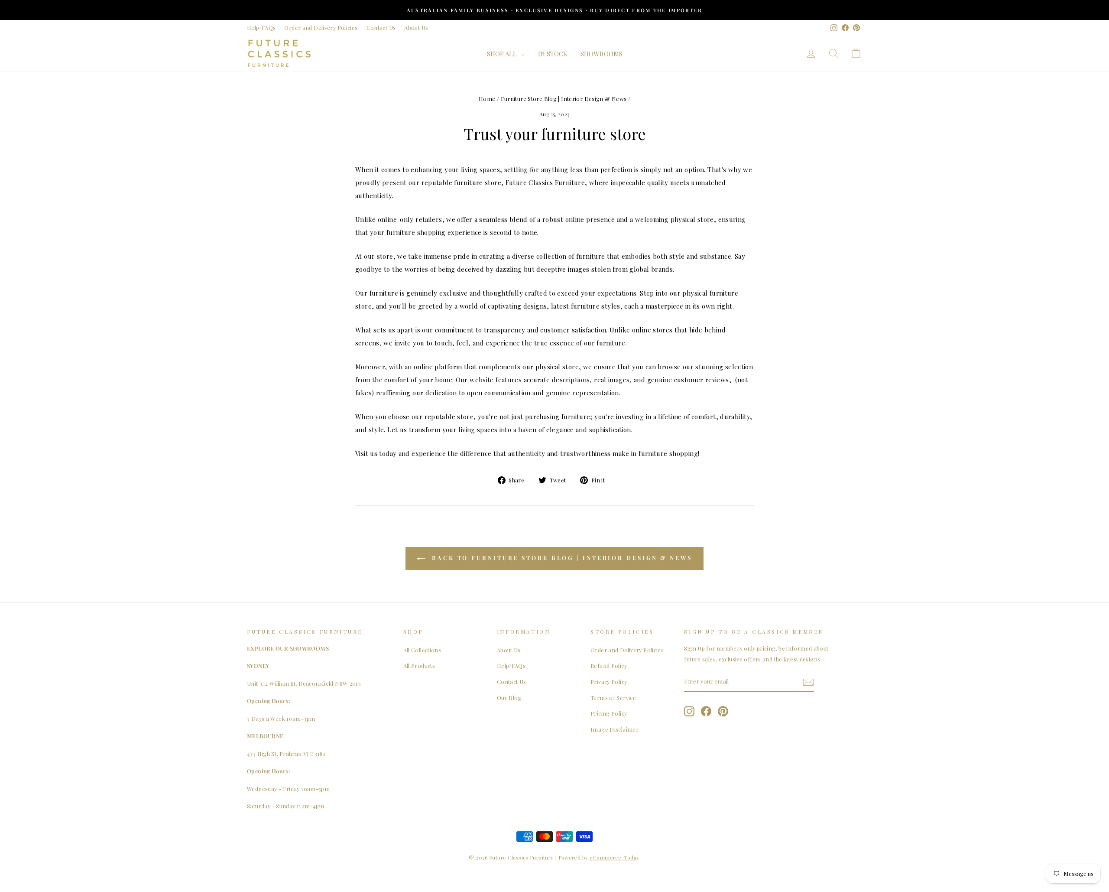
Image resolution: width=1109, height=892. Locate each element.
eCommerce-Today (614, 857)
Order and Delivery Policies (320, 27)
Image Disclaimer (614, 729)
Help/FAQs (261, 27)
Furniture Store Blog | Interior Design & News (564, 98)
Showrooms (601, 53)
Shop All (503, 53)
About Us (416, 27)
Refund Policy (608, 665)
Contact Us (381, 27)
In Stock (552, 53)
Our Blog (509, 697)
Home (487, 98)
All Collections (422, 650)
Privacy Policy (608, 681)
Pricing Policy (608, 713)
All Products (419, 665)
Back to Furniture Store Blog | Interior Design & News (560, 557)
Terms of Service (613, 697)
